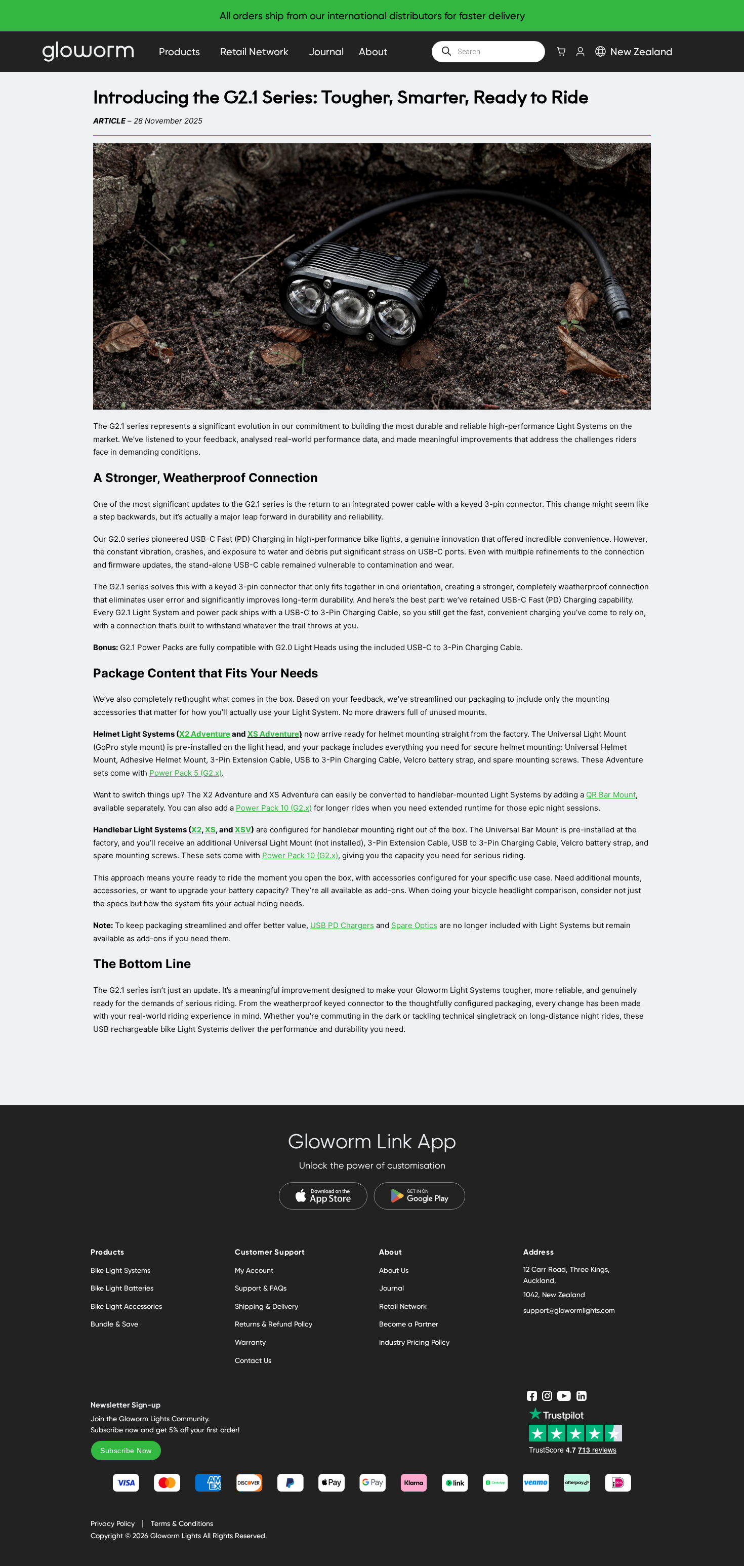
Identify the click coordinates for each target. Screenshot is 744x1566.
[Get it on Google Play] (419, 1196)
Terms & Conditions (182, 1523)
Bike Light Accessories (126, 1306)
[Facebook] (532, 1396)
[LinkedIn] (581, 1396)
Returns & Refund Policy (273, 1324)
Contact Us (253, 1360)
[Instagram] (547, 1396)
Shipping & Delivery (266, 1306)
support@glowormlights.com (569, 1310)
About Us (393, 1270)
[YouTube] (564, 1396)
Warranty (250, 1342)
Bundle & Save (114, 1324)
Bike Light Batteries (122, 1288)
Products (179, 52)
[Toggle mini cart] (561, 51)
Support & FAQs (260, 1288)
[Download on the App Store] (323, 1196)
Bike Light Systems (120, 1270)
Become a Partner (408, 1324)
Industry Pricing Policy (414, 1342)
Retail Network (254, 52)
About (373, 52)
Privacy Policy (113, 1523)
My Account (254, 1270)
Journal (326, 52)
